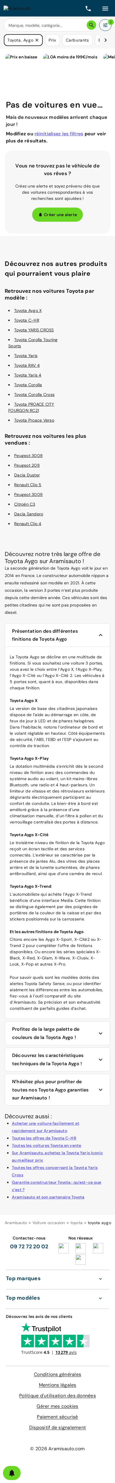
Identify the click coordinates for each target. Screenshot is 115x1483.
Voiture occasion (48, 1222)
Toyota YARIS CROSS (34, 330)
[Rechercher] (91, 25)
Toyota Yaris (25, 355)
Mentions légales (57, 1385)
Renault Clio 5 (28, 484)
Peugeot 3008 (28, 455)
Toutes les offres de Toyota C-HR (44, 1138)
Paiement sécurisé (57, 1417)
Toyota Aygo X (28, 310)
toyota (76, 1222)
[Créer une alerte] (12, 1473)
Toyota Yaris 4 (28, 375)
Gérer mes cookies (57, 1406)
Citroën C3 (24, 504)
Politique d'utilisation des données (57, 1395)
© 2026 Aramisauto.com (57, 1449)
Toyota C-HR (26, 320)
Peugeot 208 (27, 465)
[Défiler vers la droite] (105, 40)
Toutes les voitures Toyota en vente (46, 1145)
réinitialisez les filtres (58, 134)
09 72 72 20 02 (29, 1246)
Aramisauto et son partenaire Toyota (48, 1197)
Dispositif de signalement (57, 1427)
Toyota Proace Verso (34, 420)
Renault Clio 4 (28, 523)
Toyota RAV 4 (27, 365)
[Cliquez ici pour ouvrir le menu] (105, 8)
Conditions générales (57, 1374)
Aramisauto (16, 1222)
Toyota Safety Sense (44, 983)
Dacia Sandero (28, 514)
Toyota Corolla (28, 384)
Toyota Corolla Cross (34, 394)
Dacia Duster (27, 475)
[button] (36, 40)
